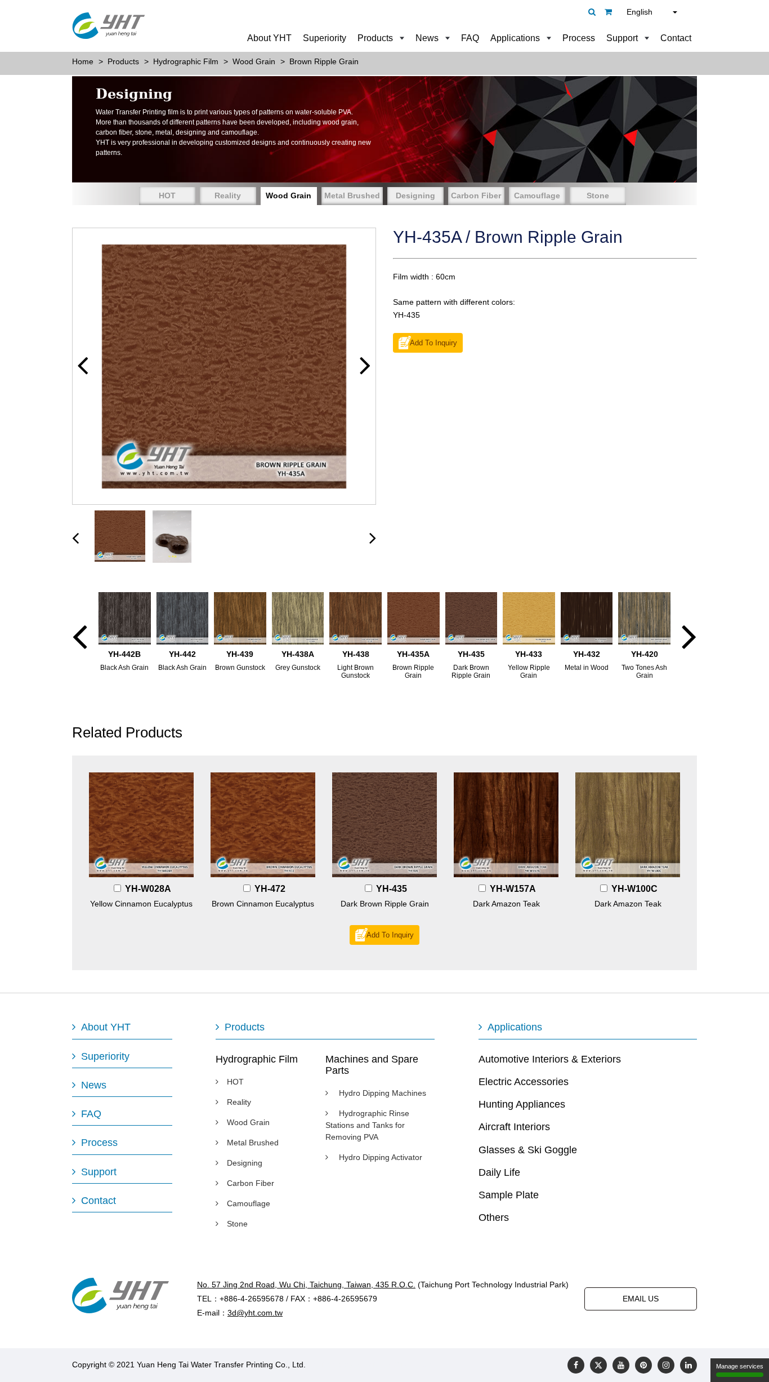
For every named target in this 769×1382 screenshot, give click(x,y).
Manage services (739, 1366)
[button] (82, 365)
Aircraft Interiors (514, 1126)
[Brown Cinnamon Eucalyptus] (263, 824)
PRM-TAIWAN (410, 1364)
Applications (515, 38)
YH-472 (269, 889)
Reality (227, 195)
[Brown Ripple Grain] (224, 366)
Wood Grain (288, 195)
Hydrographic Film (257, 1059)
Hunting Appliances (522, 1104)
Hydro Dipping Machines (381, 1092)
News (427, 38)
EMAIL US (641, 1298)
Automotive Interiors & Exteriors (550, 1059)
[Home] (108, 25)
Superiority (324, 38)
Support (622, 38)
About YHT (269, 38)
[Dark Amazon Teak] (506, 824)
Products (375, 38)
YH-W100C (634, 889)
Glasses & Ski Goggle (528, 1150)
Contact (675, 38)
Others (494, 1217)
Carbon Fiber (476, 195)
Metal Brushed (352, 195)
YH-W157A (513, 889)
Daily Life (499, 1172)
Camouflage (537, 195)
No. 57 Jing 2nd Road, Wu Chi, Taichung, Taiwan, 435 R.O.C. (306, 1284)
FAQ (470, 38)
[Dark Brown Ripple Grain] (384, 824)
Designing (415, 195)
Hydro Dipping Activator (379, 1157)
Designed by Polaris (343, 1364)
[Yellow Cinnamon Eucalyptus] (141, 824)
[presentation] (75, 537)
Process (578, 38)
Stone (598, 195)
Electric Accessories (524, 1081)
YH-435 (391, 889)
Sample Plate (509, 1195)
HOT (167, 195)
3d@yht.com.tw (255, 1312)
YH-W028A (148, 889)
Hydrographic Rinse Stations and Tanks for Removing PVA (367, 1125)
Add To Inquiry (433, 343)
